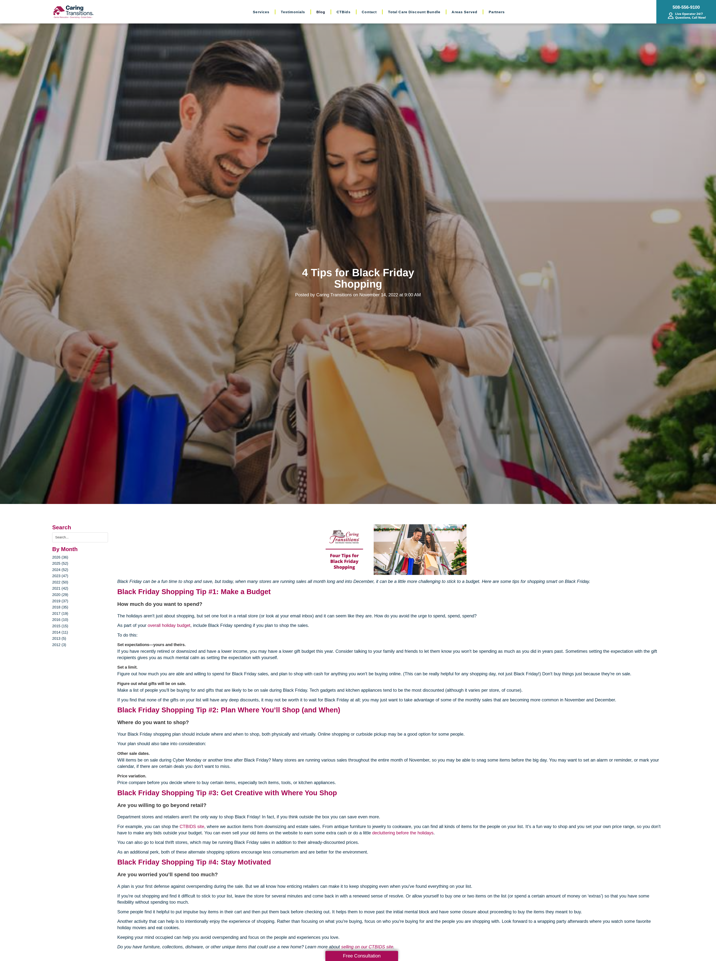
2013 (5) (59, 638)
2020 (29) (60, 595)
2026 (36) (60, 557)
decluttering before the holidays (403, 832)
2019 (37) (60, 601)
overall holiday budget (169, 625)
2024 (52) (60, 570)
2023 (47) (60, 576)
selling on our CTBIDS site (367, 946)
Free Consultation (362, 956)
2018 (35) (60, 607)
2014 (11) (60, 632)
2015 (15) (60, 626)
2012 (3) (59, 645)
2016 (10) (60, 620)
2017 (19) (60, 613)
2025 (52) (60, 563)
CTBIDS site (192, 826)
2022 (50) (60, 582)
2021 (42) (60, 588)
